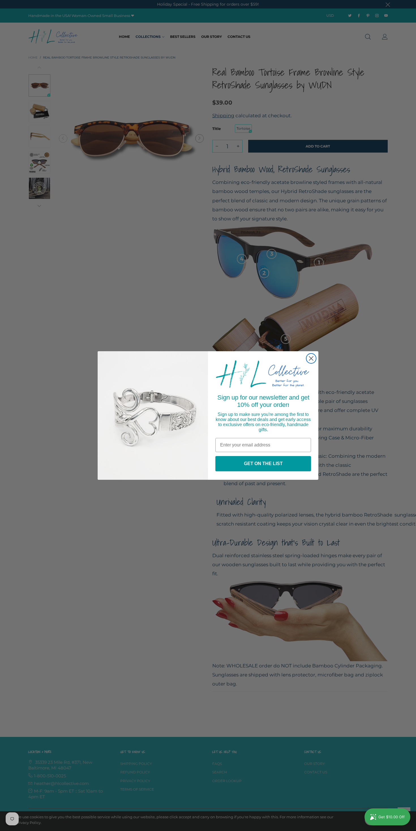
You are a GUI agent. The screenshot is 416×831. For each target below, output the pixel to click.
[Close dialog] (311, 358)
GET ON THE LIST (263, 463)
